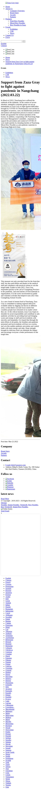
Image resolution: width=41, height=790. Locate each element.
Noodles (4, 505)
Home (7, 7)
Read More (5, 499)
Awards (13, 15)
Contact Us (9, 35)
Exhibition (14, 29)
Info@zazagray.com (15, 465)
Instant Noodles (13, 505)
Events (7, 27)
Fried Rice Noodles (17, 21)
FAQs (7, 37)
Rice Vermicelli (6, 507)
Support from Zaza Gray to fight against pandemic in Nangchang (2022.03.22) (19, 63)
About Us (9, 9)
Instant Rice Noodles (20, 507)
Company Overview (17, 11)
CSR (12, 31)
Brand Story (14, 13)
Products (8, 19)
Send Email (5, 511)
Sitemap (4, 503)
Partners (13, 17)
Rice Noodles (33, 505)
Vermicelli (23, 505)
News (12, 33)
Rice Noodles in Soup (18, 25)
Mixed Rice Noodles (17, 23)
